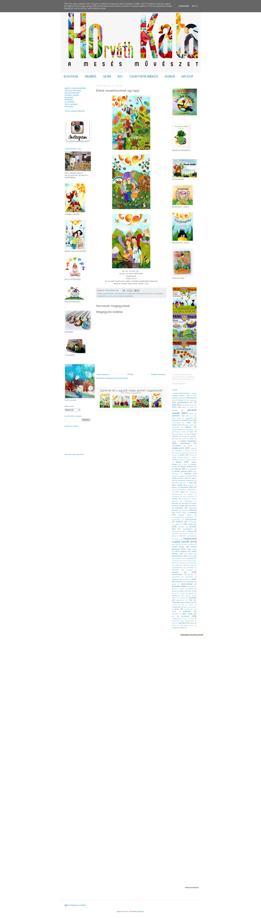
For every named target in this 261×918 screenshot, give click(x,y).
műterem (182, 563)
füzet (190, 483)
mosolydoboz (179, 558)
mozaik (187, 560)
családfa (190, 445)
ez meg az (176, 469)
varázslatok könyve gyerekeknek (183, 621)
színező (174, 605)
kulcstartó (184, 533)
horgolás (175, 499)
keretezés (179, 522)
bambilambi (175, 427)
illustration (175, 503)
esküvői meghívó (186, 466)
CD (182, 436)
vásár (192, 623)
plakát (182, 591)
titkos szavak (187, 614)
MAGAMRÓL (91, 76)
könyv (190, 531)
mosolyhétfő (190, 558)
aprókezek (189, 418)
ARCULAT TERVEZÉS (73, 91)
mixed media (192, 556)
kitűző (184, 531)
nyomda (190, 574)
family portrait (140, 293)
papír (194, 579)
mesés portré (191, 549)
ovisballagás (189, 577)
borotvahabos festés (179, 431)
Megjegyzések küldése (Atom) (117, 378)
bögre (191, 431)
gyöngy (174, 487)
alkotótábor (176, 416)
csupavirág (178, 450)
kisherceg (181, 527)
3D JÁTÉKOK (69, 102)
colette (174, 441)
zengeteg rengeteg (178, 627)
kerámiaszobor (189, 517)
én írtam (184, 464)
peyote (191, 588)
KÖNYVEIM (69, 107)
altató (187, 416)
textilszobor (175, 614)
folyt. (147, 284)
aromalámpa (176, 422)
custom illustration (120, 293)
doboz (182, 455)
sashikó (183, 598)
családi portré (131, 293)
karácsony (179, 508)
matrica (177, 539)
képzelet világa (181, 512)
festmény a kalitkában (179, 476)
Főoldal (130, 374)
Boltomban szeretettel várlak (192, 635)
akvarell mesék (108, 293)
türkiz (185, 618)
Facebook (193, 469)
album (191, 413)
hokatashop (175, 496)
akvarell (174, 410)
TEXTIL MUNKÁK (71, 104)
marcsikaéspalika (191, 536)
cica (176, 438)
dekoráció (185, 453)
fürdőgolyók (182, 483)
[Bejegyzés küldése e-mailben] (123, 290)
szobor (191, 605)
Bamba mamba (189, 425)
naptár (192, 565)
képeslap (193, 510)
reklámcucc (176, 595)
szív (183, 605)
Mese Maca (175, 544)
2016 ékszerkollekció (180, 402)
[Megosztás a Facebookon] (135, 290)
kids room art (150, 293)
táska (177, 609)
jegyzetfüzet (192, 505)
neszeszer (175, 570)
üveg (192, 618)
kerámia (192, 512)
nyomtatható (176, 577)
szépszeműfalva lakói (187, 602)
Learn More (184, 6)
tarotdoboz (193, 607)
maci (180, 536)
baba (189, 423)
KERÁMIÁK (69, 100)
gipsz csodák (177, 485)
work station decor (186, 625)
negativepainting (177, 567)
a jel (193, 405)
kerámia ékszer (185, 515)
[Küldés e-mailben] (128, 290)
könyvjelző (175, 533)
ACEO (174, 407)
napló (185, 565)
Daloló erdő (190, 450)
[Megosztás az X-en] (133, 290)
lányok (174, 536)
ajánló (184, 407)
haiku (173, 489)
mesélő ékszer (178, 547)
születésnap (176, 607)
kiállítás (177, 524)
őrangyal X (175, 579)
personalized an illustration (124, 296)
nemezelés (190, 567)
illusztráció (185, 503)
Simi (190, 600)
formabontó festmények (186, 480)
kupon (192, 533)
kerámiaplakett (176, 517)
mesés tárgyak (180, 551)
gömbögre (190, 485)
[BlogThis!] (130, 290)
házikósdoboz (192, 489)
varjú (173, 623)
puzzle (191, 593)
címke (191, 438)
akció (191, 407)
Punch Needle (180, 593)
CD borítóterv (191, 436)
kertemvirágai (192, 522)
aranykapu (175, 420)
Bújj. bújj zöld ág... (178, 434)
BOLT (120, 76)
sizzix (174, 602)
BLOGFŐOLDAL (71, 76)
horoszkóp (185, 499)
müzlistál (177, 565)
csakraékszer (185, 443)
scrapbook (192, 598)
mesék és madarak (188, 544)
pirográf (174, 591)
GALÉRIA (107, 76)
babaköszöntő (176, 425)
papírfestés (180, 581)
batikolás (188, 427)
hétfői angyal (179, 492)
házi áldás (181, 489)
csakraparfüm (176, 445)
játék (182, 506)
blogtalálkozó (190, 429)
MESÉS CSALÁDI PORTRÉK (75, 88)
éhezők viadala (191, 459)
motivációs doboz (177, 560)
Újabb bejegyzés (103, 374)
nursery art (111, 296)
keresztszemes (190, 520)
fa (186, 469)
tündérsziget (176, 618)
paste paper (190, 581)
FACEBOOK (170, 76)
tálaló (185, 607)
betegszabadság (177, 429)
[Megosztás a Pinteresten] (138, 290)
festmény (187, 474)
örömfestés (185, 579)
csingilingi (193, 448)
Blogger (141, 911)
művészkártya (192, 563)
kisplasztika (175, 531)
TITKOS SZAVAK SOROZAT (75, 111)
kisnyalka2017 (187, 529)
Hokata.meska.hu (192, 888)
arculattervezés (187, 420)
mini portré (188, 554)
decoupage (175, 453)
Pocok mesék (191, 591)
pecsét (174, 584)
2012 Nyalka (179, 400)
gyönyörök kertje (186, 487)
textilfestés (187, 611)
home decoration (188, 496)
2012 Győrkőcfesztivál (188, 398)
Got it (195, 6)
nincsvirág (189, 570)
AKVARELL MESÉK (72, 95)
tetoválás (187, 609)
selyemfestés (180, 600)
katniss (184, 510)
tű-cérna (185, 616)
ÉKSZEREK (69, 98)
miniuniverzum (177, 556)
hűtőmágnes (188, 501)
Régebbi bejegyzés (158, 374)
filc (189, 476)
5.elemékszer (185, 405)
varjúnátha (182, 623)
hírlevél (190, 494)
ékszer (179, 462)
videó (173, 625)
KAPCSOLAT (187, 76)
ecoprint (191, 455)
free (173, 483)
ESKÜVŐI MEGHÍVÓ (72, 93)
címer (183, 438)
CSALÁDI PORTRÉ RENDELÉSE (143, 76)
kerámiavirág (176, 519)
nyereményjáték (177, 574)
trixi (173, 616)
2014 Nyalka (190, 400)
